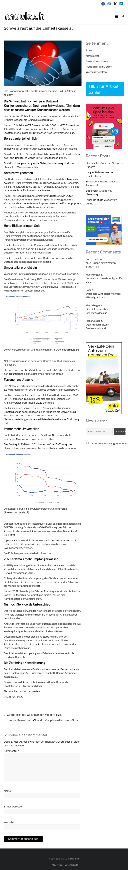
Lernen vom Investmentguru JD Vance (104, 280)
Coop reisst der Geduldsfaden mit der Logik (33, 714)
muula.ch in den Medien (99, 66)
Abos (89, 50)
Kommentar (11, 750)
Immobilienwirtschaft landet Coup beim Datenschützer (45, 720)
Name (8, 790)
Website (9, 822)
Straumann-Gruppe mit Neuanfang (99, 192)
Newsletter (92, 55)
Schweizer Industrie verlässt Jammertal (102, 183)
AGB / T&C (57, 864)
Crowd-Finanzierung (97, 61)
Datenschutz (71, 864)
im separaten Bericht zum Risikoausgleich (51, 361)
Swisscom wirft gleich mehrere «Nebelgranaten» (103, 295)
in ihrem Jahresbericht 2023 (57, 283)
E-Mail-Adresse (13, 806)
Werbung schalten (96, 72)
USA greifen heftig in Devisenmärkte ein (97, 326)
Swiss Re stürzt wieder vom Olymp (101, 201)
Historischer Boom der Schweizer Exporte (105, 165)
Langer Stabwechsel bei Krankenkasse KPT (99, 174)
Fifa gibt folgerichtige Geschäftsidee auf (98, 311)
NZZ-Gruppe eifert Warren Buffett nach (101, 264)
